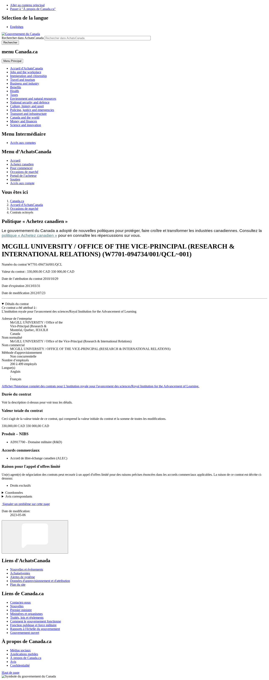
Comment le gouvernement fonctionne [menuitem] (35, 621)
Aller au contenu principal (27, 5)
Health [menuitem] (14, 91)
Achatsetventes (20, 573)
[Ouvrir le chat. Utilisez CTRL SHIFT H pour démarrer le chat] (35, 537)
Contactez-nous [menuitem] (20, 602)
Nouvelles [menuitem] (17, 606)
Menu (12, 61)
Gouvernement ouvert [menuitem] (24, 632)
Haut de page (10, 672)
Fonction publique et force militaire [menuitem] (33, 625)
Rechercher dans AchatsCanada (23, 38)
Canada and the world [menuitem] (24, 117)
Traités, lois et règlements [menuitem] (27, 617)
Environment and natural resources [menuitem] (33, 98)
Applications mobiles (24, 654)
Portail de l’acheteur (23, 175)
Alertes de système (22, 577)
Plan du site (17, 584)
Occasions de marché (24, 172)
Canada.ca (17, 201)
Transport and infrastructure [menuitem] (28, 113)
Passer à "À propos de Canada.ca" (33, 9)
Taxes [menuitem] (14, 95)
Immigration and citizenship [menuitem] (28, 76)
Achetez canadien (22, 164)
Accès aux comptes (23, 142)
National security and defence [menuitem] (29, 102)
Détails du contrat (17, 304)
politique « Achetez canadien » (29, 235)
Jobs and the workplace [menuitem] (25, 72)
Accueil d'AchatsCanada (26, 205)
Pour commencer (21, 168)
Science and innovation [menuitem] (25, 125)
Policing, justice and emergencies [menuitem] (32, 110)
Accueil (15, 160)
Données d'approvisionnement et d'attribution (40, 581)
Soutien (15, 179)
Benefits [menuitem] (15, 87)
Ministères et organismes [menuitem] (26, 614)
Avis (13, 661)
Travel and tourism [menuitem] (22, 79)
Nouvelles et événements (26, 569)
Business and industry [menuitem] (24, 83)
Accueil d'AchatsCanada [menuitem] (26, 68)
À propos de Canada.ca (25, 658)
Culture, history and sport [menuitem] (27, 106)
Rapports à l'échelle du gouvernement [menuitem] (35, 629)
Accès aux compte (22, 183)
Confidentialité (20, 665)
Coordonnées (14, 492)
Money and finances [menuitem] (23, 121)
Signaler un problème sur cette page (26, 504)
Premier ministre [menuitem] (21, 610)
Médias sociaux (20, 650)
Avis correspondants (18, 496)
